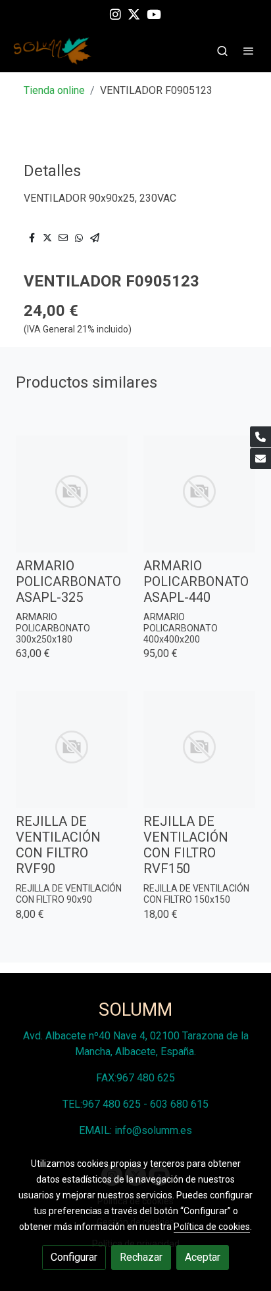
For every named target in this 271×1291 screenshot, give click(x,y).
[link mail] (260, 458)
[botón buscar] (222, 51)
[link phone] (260, 436)
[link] (52, 51)
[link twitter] (134, 13)
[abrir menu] (248, 51)
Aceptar (202, 1257)
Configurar (74, 1257)
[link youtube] (154, 13)
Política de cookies (212, 1226)
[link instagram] (115, 13)
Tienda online (54, 90)
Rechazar (141, 1257)
